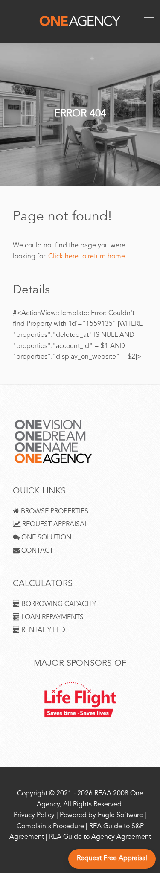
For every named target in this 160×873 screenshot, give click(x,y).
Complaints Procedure (50, 826)
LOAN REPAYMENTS (52, 617)
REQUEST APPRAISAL (54, 524)
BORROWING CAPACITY (58, 604)
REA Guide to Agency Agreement (100, 837)
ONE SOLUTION (45, 538)
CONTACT (36, 551)
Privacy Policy (34, 815)
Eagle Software (120, 815)
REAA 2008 (111, 794)
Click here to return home (86, 257)
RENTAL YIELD (42, 630)
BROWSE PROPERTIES (53, 512)
